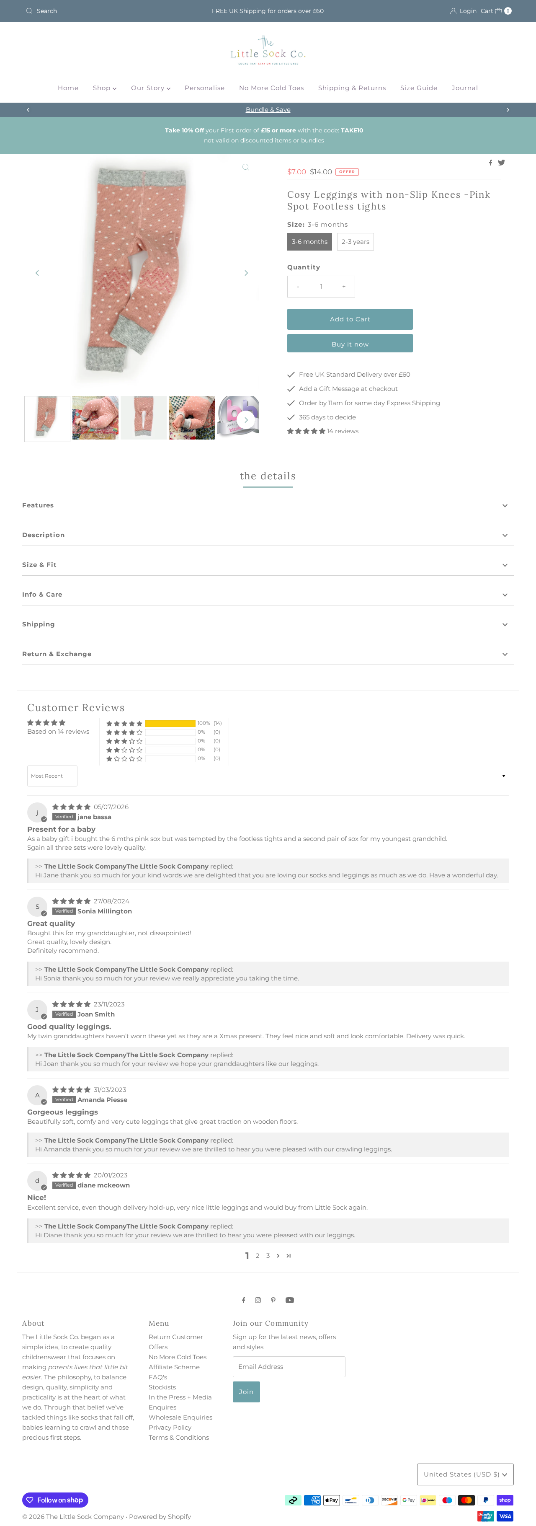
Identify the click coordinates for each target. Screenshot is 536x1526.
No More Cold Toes (271, 88)
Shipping (38, 624)
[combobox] (101, 11)
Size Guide (419, 88)
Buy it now (350, 344)
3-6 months (309, 242)
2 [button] (258, 1256)
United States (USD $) (463, 1474)
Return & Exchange (57, 654)
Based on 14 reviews (58, 731)
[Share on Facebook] (491, 163)
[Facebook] (243, 1300)
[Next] (507, 110)
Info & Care (42, 594)
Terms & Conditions (179, 1437)
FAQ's (158, 1377)
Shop (103, 88)
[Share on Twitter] (501, 163)
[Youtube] (290, 1300)
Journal (465, 88)
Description (43, 535)
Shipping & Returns (352, 88)
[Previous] (28, 110)
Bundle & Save (268, 110)
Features (38, 505)
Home (68, 88)
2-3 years (355, 242)
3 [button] (268, 1256)
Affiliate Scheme (174, 1367)
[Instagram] (258, 1300)
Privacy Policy (170, 1427)
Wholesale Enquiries (180, 1417)
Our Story (149, 88)
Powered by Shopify (160, 1517)
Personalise (205, 88)
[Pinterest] (273, 1300)
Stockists (162, 1387)
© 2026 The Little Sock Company (73, 1517)
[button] (307, 431)
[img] (72, 807)
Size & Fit (39, 565)
